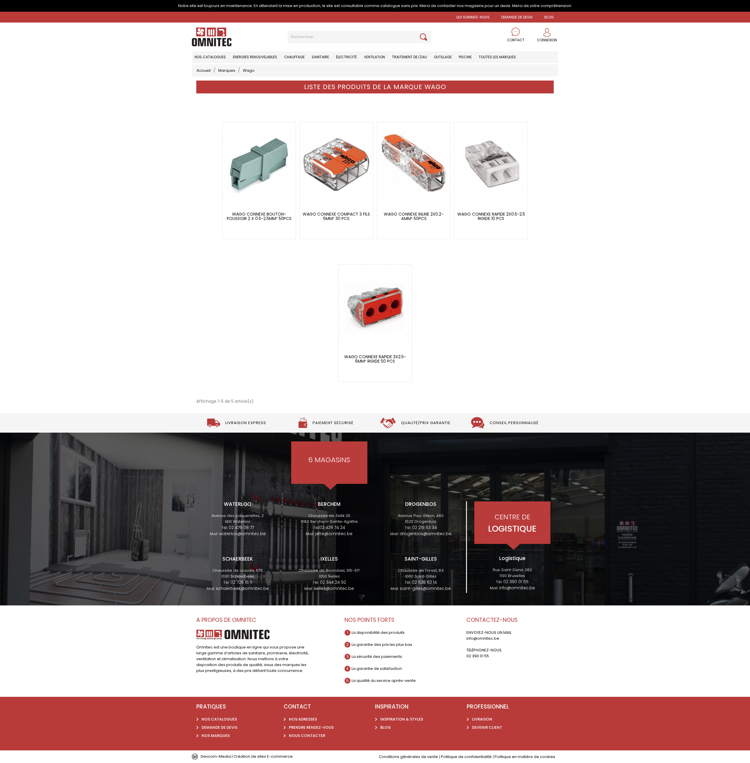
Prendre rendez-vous (311, 727)
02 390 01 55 (516, 582)
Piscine (465, 56)
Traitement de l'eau (409, 56)
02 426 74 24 (332, 527)
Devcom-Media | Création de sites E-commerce (247, 756)
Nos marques (216, 735)
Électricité (346, 56)
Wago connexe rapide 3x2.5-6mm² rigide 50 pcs (375, 359)
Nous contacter (307, 735)
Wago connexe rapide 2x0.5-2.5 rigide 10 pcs (491, 216)
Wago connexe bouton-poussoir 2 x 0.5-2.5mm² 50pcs (259, 216)
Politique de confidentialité (466, 756)
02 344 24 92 (333, 582)
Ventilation (374, 56)
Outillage (443, 56)
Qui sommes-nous (473, 17)
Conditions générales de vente (408, 756)
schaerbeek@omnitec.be (242, 588)
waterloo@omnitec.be (242, 534)
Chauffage (294, 56)
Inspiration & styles (401, 719)
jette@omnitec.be (333, 534)
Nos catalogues (210, 56)
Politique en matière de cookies (525, 756)
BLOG (549, 17)
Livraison (482, 719)
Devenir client (487, 727)
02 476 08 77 (241, 527)
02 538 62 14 (424, 582)
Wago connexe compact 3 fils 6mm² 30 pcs (336, 216)
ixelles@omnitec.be (334, 588)
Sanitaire (320, 56)
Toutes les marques (497, 56)
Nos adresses (303, 719)
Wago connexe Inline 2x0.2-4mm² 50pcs (414, 216)
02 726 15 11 (241, 582)
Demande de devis (517, 17)
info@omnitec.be (517, 588)
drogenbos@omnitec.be (425, 534)
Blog (385, 727)
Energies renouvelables (255, 56)
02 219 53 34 (424, 527)
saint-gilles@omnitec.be (425, 588)
